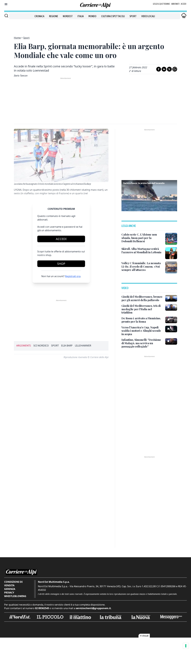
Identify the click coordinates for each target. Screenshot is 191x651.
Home (17, 37)
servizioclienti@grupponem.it (93, 608)
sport (55, 345)
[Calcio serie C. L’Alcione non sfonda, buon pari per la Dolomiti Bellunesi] (171, 239)
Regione (53, 16)
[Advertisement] (95, 26)
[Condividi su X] (169, 69)
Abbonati (175, 4)
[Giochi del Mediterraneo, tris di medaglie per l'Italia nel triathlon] (171, 307)
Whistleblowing (15, 596)
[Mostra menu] (6, 4)
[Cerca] (6, 15)
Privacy (9, 592)
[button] (149, 195)
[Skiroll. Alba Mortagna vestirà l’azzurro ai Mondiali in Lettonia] (171, 253)
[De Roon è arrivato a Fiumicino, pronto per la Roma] (171, 320)
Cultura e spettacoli (113, 16)
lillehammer (83, 345)
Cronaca (39, 16)
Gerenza (9, 589)
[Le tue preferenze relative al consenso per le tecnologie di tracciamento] (186, 646)
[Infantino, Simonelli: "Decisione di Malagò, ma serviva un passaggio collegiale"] (171, 341)
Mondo (92, 16)
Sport (133, 16)
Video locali (148, 16)
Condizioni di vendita (13, 583)
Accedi (183, 4)
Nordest (68, 16)
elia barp (67, 345)
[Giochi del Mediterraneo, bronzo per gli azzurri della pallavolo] (171, 298)
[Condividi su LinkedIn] (164, 69)
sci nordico (41, 345)
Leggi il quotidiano (161, 4)
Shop (61, 264)
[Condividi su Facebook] (158, 69)
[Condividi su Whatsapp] (174, 69)
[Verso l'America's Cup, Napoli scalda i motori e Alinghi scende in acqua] (171, 329)
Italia (80, 16)
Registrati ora (72, 276)
